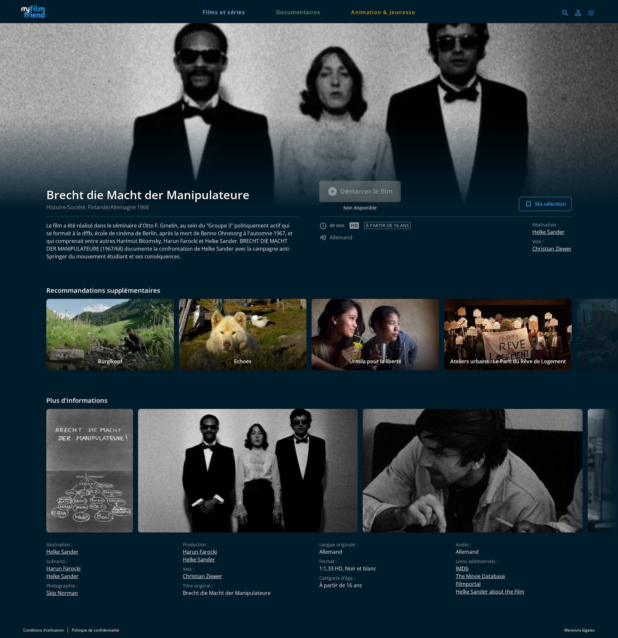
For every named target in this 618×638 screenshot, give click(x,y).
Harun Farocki (63, 568)
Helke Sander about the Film (490, 591)
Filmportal (468, 583)
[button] (591, 12)
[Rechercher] (565, 12)
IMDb (462, 568)
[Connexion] (578, 12)
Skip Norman (62, 592)
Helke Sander (548, 232)
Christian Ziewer (552, 248)
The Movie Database (480, 576)
